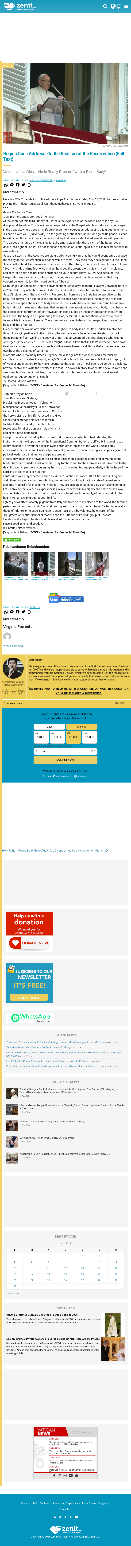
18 (48, 1274)
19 (65, 1274)
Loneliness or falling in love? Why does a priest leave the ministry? (52, 1121)
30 (15, 1286)
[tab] (50, 1431)
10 (32, 1268)
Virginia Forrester (41, 180)
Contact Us (65, 1509)
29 (116, 1280)
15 (116, 1268)
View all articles (13, 646)
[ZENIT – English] (36, 6)
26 (65, 1280)
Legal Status (89, 1503)
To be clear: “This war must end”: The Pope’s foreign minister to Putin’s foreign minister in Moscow (55, 1042)
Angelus (7, 66)
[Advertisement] (65, 36)
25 (48, 1280)
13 (82, 1268)
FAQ (35, 1503)
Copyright (103, 1503)
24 (32, 1280)
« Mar (9, 1293)
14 (99, 1268)
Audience (45, 1503)
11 (48, 1268)
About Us (25, 1503)
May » (16, 1293)
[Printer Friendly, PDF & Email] (12, 539)
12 (65, 1268)
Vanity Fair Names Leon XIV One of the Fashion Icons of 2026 (36, 1047)
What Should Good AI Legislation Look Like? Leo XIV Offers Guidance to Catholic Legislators (65, 1154)
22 (116, 1274)
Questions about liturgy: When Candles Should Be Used (46, 1137)
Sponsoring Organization (66, 1503)
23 (15, 1280)
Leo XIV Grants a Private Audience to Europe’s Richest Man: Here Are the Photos (46, 1061)
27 (82, 1280)
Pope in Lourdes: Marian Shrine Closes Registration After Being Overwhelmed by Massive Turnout (55, 1066)
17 (32, 1274)
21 (99, 1274)
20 (82, 1274)
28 (99, 1280)
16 (15, 1274)
